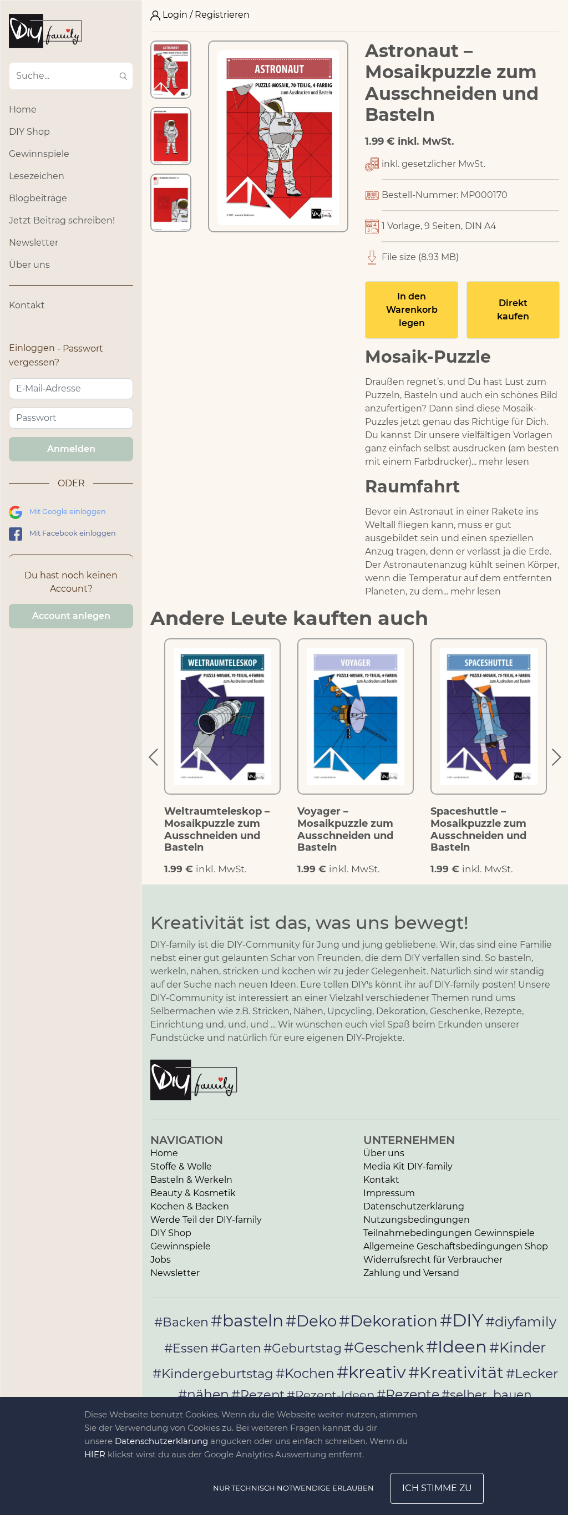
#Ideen (456, 1346)
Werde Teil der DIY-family (206, 1219)
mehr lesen (504, 461)
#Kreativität (456, 1372)
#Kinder (517, 1347)
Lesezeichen (36, 176)
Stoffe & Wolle (181, 1166)
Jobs (160, 1259)
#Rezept (258, 1394)
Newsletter (33, 242)
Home (23, 109)
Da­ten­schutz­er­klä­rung (413, 1206)
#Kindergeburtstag (213, 1373)
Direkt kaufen (513, 310)
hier (94, 1454)
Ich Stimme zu (437, 1488)
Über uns (29, 265)
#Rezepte (408, 1394)
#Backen (181, 1322)
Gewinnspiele (39, 154)
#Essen (186, 1348)
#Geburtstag (302, 1348)
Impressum (389, 1193)
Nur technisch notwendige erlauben (293, 1487)
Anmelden (71, 449)
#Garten (236, 1348)
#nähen (203, 1394)
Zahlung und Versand (411, 1273)
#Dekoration (388, 1320)
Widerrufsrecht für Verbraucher (433, 1259)
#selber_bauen (487, 1394)
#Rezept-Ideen (330, 1394)
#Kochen (305, 1373)
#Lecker (532, 1373)
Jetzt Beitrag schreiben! (62, 220)
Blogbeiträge (38, 198)
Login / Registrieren (205, 14)
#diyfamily (520, 1321)
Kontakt (27, 305)
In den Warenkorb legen (412, 309)
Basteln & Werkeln (191, 1180)
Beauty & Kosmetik (193, 1193)
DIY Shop (29, 131)
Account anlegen (71, 616)
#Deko (311, 1320)
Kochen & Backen (189, 1206)
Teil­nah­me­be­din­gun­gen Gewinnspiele (449, 1233)
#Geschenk (384, 1347)
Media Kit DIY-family (408, 1166)
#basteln (247, 1320)
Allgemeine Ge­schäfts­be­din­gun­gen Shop (455, 1246)
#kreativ (371, 1371)
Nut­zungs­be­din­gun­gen (416, 1219)
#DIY (461, 1320)
